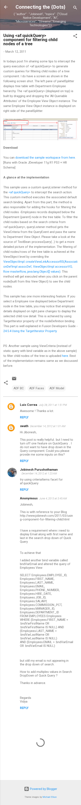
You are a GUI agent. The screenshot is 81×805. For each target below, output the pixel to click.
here (65, 356)
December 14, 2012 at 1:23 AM (39, 473)
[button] (75, 36)
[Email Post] (14, 380)
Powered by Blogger (43, 789)
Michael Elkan (50, 797)
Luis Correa (28, 405)
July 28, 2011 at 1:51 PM (53, 404)
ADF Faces (36, 388)
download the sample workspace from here (45, 157)
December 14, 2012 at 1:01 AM (47, 426)
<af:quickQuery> (19, 192)
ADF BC (19, 388)
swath (24, 426)
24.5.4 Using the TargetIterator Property (30, 331)
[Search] (75, 8)
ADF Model (56, 388)
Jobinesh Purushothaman (39, 469)
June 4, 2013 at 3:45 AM (53, 498)
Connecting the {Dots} (40, 7)
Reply (24, 417)
